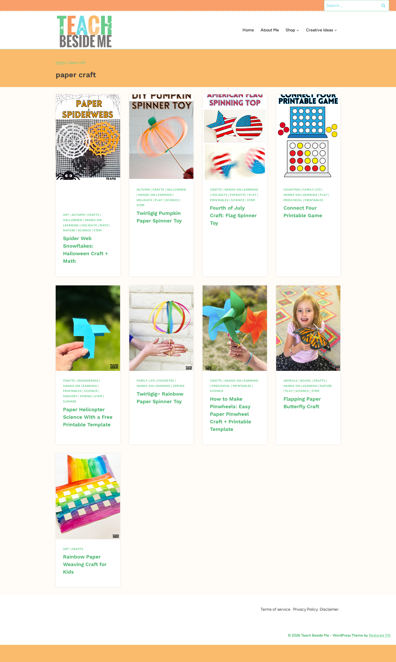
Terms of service (275, 609)
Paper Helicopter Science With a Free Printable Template (88, 417)
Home (248, 30)
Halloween (72, 220)
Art (66, 214)
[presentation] (88, 137)
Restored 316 (379, 635)
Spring (86, 396)
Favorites (165, 380)
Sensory (70, 396)
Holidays (89, 225)
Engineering (88, 380)
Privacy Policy (305, 609)
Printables (219, 200)
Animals (290, 380)
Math (104, 225)
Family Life (311, 189)
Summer (69, 401)
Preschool (292, 200)
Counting (291, 189)
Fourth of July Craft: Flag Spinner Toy (233, 215)
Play (159, 200)
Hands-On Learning (155, 195)
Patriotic (238, 195)
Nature (69, 230)
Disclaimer (329, 609)
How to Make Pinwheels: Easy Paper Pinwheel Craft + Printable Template (230, 414)
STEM (98, 230)
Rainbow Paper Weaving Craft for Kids (85, 564)
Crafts (93, 214)
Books (305, 380)
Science (84, 230)
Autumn (78, 214)
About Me (270, 30)
